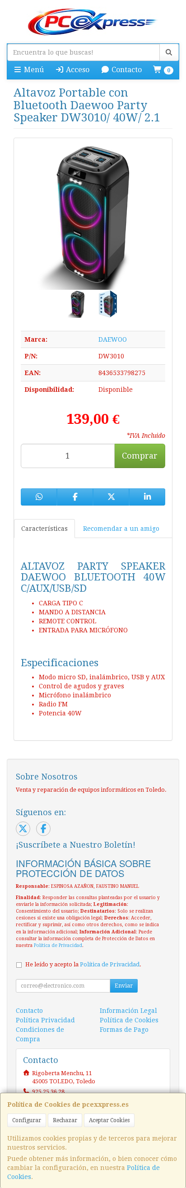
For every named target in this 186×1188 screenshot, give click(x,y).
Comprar (140, 455)
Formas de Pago (124, 1029)
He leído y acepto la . (83, 964)
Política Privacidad (45, 1020)
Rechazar (65, 1120)
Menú (33, 69)
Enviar (124, 986)
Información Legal (128, 1010)
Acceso (76, 69)
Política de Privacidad (58, 945)
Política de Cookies (129, 1020)
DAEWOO (112, 339)
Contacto (126, 69)
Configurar (26, 1120)
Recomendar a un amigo (121, 528)
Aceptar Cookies (109, 1120)
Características (44, 528)
